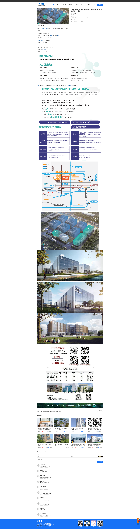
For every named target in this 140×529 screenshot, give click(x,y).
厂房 (42, 40)
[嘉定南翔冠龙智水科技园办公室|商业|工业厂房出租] (61, 422)
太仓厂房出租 (42, 464)
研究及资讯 (76, 4)
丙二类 (43, 49)
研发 (41, 35)
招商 (38, 85)
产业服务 (69, 85)
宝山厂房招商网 (43, 513)
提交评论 (100, 461)
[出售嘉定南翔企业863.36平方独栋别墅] (61, 438)
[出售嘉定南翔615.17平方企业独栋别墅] (45, 438)
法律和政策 (42, 508)
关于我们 (82, 4)
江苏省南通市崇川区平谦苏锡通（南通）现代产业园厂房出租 (50, 411)
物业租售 (64, 4)
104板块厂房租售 (43, 475)
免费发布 (100, 4)
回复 (48, 467)
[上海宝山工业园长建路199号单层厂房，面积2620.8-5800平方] (95, 438)
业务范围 (70, 4)
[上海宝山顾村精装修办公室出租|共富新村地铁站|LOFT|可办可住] (45, 422)
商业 (51, 35)
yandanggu (42, 497)
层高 (39, 40)
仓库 (58, 35)
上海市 (42, 28)
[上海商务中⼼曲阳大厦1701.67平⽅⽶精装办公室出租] (78, 422)
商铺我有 (41, 470)
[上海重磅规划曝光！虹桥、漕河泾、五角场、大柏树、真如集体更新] (95, 422)
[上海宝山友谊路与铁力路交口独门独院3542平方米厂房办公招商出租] (78, 438)
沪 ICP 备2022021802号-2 (42, 525)
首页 (54, 4)
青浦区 (46, 28)
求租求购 (88, 4)
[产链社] (41, 4)
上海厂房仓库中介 (43, 486)
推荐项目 (58, 4)
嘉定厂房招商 (42, 481)
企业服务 (41, 502)
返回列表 (100, 410)
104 (43, 51)
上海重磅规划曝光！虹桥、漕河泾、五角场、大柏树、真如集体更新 (94, 429)
